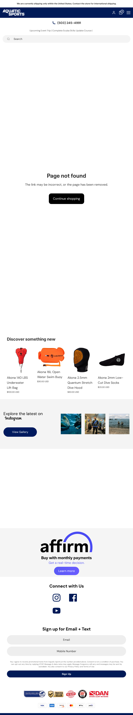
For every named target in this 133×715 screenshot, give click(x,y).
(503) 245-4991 (69, 23)
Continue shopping (66, 199)
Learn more (66, 571)
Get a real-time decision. (67, 563)
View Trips (98, 30)
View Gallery (20, 432)
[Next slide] (61, 357)
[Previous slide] (41, 357)
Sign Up (66, 674)
